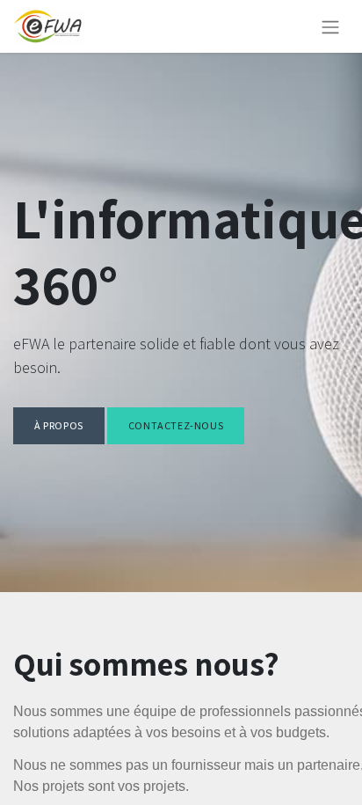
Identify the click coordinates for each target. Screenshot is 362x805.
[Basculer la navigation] (330, 26)
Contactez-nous (175, 425)
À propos (58, 425)
